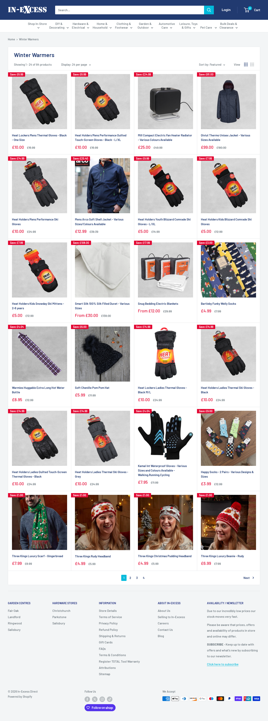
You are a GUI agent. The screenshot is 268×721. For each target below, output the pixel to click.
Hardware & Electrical (80, 25)
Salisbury (14, 629)
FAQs (102, 648)
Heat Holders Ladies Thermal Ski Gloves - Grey (101, 474)
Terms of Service (110, 617)
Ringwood (15, 623)
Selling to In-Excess (171, 617)
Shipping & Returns (112, 636)
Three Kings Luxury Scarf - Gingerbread (37, 556)
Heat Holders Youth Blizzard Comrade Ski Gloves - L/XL (164, 222)
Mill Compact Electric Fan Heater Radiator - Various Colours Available (165, 137)
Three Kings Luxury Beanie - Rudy (222, 556)
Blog (161, 636)
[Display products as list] (252, 64)
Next (246, 578)
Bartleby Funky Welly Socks (218, 303)
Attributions (107, 667)
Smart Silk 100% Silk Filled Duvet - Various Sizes (102, 306)
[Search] (209, 10)
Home (11, 39)
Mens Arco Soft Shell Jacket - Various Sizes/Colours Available (99, 222)
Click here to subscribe (223, 664)
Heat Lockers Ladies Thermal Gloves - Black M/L (162, 390)
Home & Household (100, 25)
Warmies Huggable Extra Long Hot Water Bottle (38, 390)
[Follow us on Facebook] (87, 699)
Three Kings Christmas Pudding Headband (164, 556)
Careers (163, 623)
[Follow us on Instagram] (102, 699)
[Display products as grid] (246, 64)
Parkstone (59, 617)
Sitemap (104, 674)
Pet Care (206, 27)
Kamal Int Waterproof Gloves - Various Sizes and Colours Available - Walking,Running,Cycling (162, 470)
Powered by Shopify (20, 696)
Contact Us (165, 629)
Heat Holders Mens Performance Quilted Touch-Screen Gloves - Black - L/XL (100, 137)
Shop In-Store (37, 23)
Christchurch (61, 610)
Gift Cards (106, 642)
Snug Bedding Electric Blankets (158, 303)
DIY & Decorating (57, 25)
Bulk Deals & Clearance (228, 25)
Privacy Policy (108, 623)
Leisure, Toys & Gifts (188, 25)
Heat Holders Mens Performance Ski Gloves (35, 222)
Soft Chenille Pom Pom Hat (92, 387)
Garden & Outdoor (145, 25)
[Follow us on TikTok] (109, 699)
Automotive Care (167, 25)
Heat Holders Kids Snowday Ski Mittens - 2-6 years (38, 306)
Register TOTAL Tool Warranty (119, 661)
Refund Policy (108, 629)
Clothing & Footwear (123, 25)
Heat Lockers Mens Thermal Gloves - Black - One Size (39, 137)
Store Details (108, 610)
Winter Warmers (29, 39)
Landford (14, 617)
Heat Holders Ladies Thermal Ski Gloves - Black (227, 390)
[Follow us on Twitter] (95, 699)
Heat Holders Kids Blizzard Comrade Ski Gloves (226, 222)
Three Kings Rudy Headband (93, 556)
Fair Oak (13, 610)
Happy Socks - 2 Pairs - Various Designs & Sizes (227, 474)
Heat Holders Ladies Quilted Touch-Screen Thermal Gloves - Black (39, 474)
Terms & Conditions (112, 655)
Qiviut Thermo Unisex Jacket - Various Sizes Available (225, 137)
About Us (164, 610)
